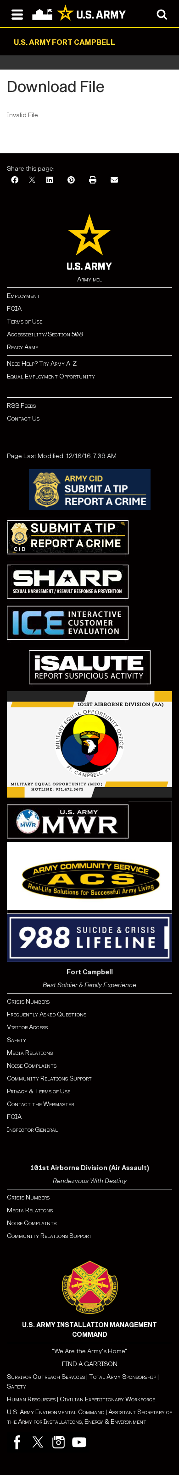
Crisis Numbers (28, 1001)
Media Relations (30, 1053)
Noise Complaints (31, 1066)
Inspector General (32, 1130)
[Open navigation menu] (17, 13)
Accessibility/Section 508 (45, 334)
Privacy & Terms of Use (38, 1091)
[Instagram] (58, 1442)
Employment (23, 296)
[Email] (114, 180)
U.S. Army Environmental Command (55, 1412)
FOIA (14, 309)
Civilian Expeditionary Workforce (107, 1399)
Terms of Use (24, 321)
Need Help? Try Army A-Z (42, 363)
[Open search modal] (161, 13)
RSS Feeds (21, 406)
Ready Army (23, 347)
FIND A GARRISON (89, 1364)
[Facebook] (14, 180)
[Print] (93, 180)
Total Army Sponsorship (122, 1377)
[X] (32, 180)
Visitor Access (27, 1027)
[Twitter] (38, 1442)
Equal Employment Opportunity (51, 376)
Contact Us (23, 418)
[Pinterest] (71, 180)
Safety (16, 1040)
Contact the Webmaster (40, 1104)
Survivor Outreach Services (46, 1377)
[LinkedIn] (49, 180)
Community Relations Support (49, 1078)
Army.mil (89, 279)
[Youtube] (79, 1442)
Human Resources (31, 1399)
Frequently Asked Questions (46, 1014)
